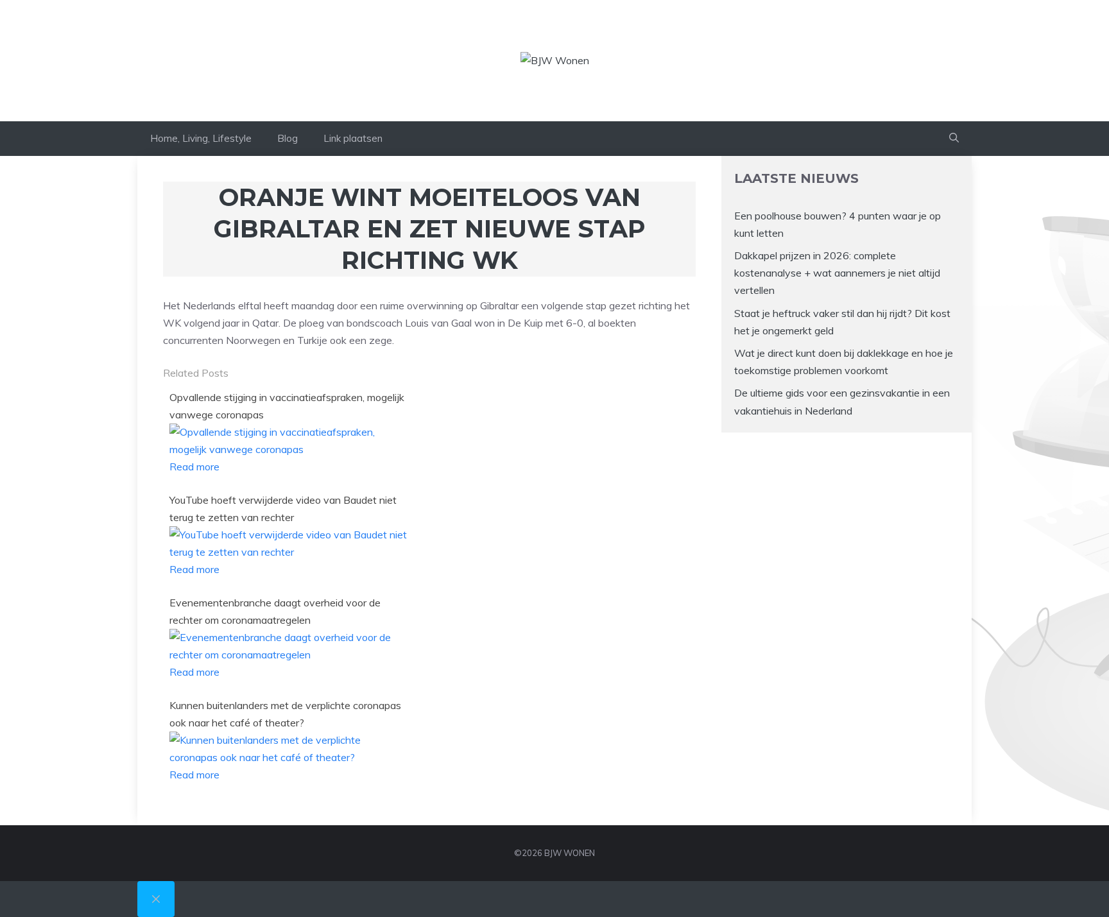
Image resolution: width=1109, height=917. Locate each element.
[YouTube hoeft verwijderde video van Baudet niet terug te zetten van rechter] (289, 551)
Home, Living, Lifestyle (201, 138)
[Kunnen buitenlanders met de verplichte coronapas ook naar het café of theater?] (289, 757)
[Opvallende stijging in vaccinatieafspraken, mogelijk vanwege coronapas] (289, 449)
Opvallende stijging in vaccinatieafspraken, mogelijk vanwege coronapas (286, 406)
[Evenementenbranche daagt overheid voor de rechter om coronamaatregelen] (289, 654)
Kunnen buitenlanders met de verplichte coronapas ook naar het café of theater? (285, 714)
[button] (954, 138)
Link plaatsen (353, 138)
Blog (287, 138)
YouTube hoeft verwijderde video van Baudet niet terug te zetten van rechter (283, 508)
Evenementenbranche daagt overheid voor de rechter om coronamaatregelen (275, 611)
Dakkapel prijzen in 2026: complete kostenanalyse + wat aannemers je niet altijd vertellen (837, 272)
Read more (194, 466)
